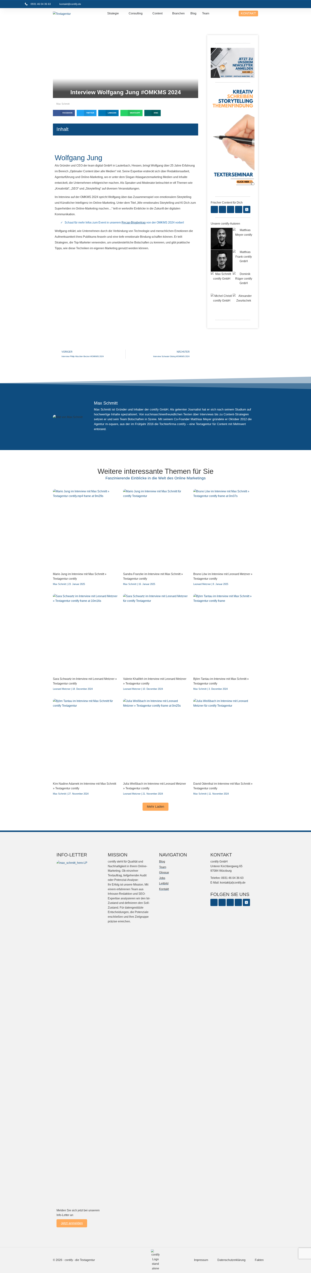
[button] (64, 113)
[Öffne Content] (165, 13)
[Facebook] (214, 209)
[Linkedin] (230, 209)
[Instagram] (222, 209)
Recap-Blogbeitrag (133, 222)
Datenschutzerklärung (231, 1259)
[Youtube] (238, 209)
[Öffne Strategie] (121, 13)
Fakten (259, 1259)
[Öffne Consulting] (145, 13)
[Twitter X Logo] (246, 209)
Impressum (201, 1259)
